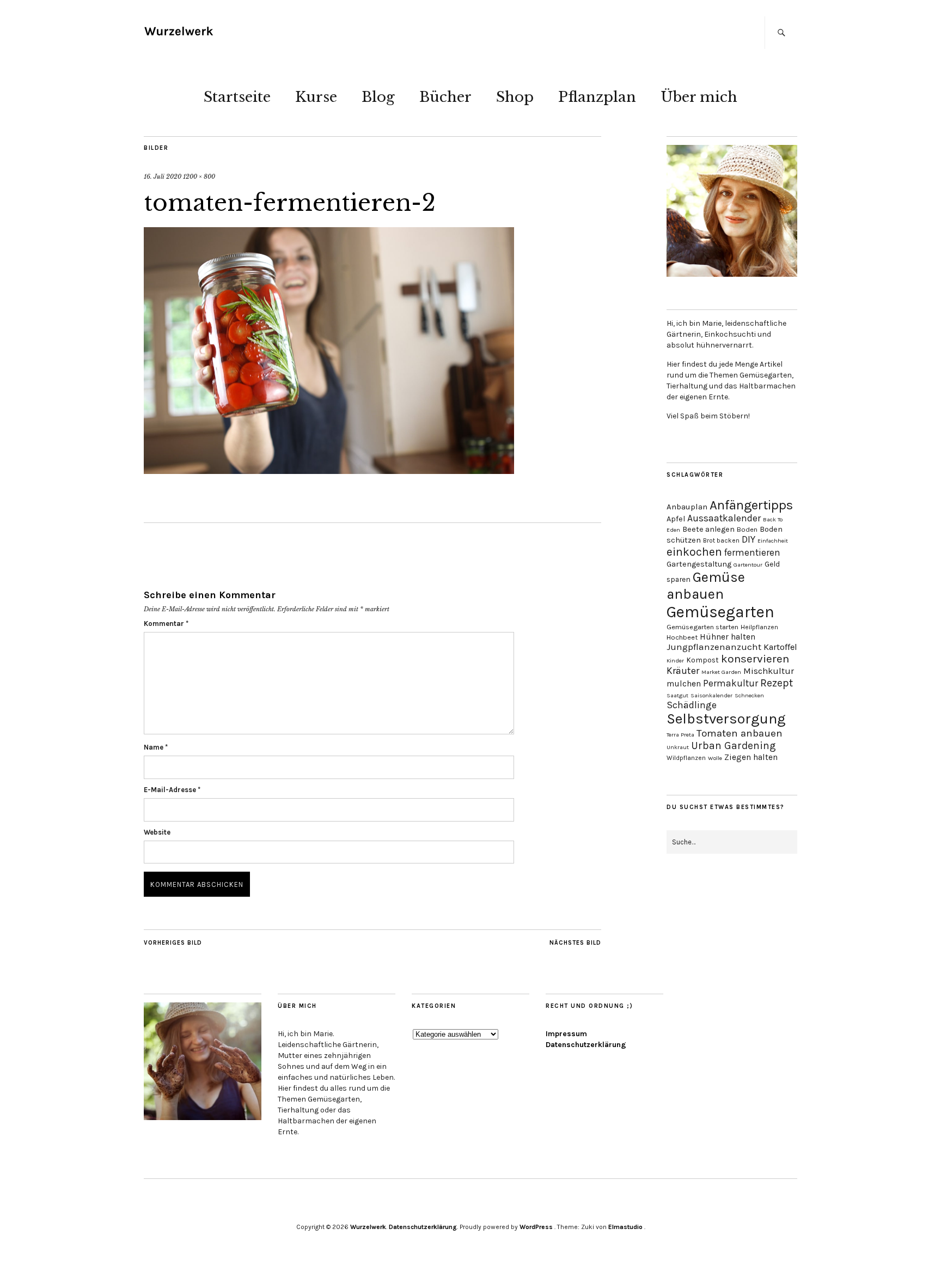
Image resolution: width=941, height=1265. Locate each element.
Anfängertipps (751, 505)
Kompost (702, 659)
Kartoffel (780, 647)
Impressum (566, 1033)
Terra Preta (680, 734)
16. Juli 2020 (162, 176)
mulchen (684, 684)
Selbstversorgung (726, 718)
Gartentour (748, 564)
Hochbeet (682, 637)
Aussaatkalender (724, 518)
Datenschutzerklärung (586, 1044)
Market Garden (721, 672)
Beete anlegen (708, 529)
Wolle (715, 758)
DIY (748, 539)
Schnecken (749, 695)
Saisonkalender (711, 695)
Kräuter (683, 671)
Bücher (445, 97)
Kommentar (166, 623)
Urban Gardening (733, 745)
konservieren (755, 658)
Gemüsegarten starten (702, 627)
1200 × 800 (199, 176)
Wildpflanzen (686, 758)
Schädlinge (692, 705)
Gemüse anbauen (706, 586)
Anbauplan (687, 507)
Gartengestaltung (699, 564)
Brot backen (721, 540)
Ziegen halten (751, 757)
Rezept (776, 683)
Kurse (316, 97)
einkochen (694, 551)
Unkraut (678, 747)
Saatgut (677, 695)
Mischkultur (768, 671)
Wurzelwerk (368, 1227)
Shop (515, 97)
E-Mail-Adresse (172, 790)
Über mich (699, 97)
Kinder (675, 660)
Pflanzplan (597, 97)
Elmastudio (625, 1227)
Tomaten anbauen (739, 733)
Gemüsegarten (720, 612)
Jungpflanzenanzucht (714, 647)
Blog (378, 97)
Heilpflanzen (759, 627)
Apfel (676, 519)
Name (156, 747)
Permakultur (730, 683)
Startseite (237, 97)
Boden (747, 529)
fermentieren (752, 552)
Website (157, 832)
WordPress (536, 1227)
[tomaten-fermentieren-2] (329, 470)
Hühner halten (727, 637)
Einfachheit (772, 540)
